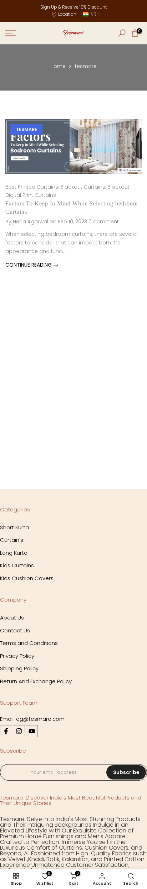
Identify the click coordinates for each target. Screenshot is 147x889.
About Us (12, 617)
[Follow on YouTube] (32, 731)
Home (58, 66)
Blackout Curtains (82, 186)
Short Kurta (14, 527)
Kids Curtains (17, 565)
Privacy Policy (17, 656)
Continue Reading (29, 264)
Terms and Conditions (29, 643)
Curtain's (11, 540)
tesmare (26, 129)
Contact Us (15, 630)
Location (67, 14)
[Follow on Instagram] (19, 731)
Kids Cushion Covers (27, 578)
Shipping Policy (19, 668)
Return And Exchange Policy (36, 681)
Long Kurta (13, 553)
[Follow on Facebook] (6, 731)
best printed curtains (31, 186)
